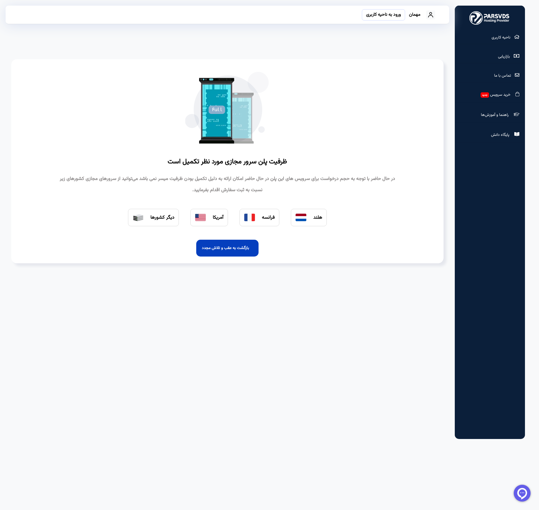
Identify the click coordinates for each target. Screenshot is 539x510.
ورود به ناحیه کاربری (383, 14)
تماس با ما (503, 76)
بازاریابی (504, 57)
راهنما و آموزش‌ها (496, 115)
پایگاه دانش (501, 135)
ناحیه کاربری (501, 38)
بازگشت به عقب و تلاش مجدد (226, 248)
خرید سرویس (497, 95)
